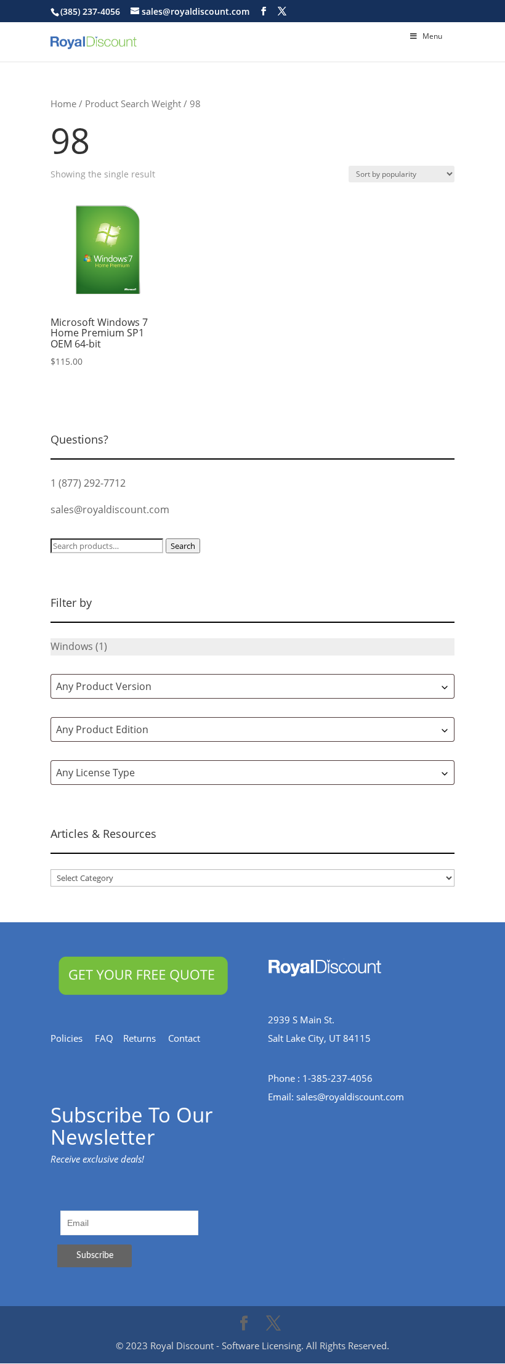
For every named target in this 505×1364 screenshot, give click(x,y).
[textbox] (252, 686)
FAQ (109, 1038)
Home (63, 103)
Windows (71, 646)
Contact (190, 1038)
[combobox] (252, 686)
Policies (72, 1038)
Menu (432, 36)
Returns (145, 1038)
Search (183, 545)
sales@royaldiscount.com (109, 509)
